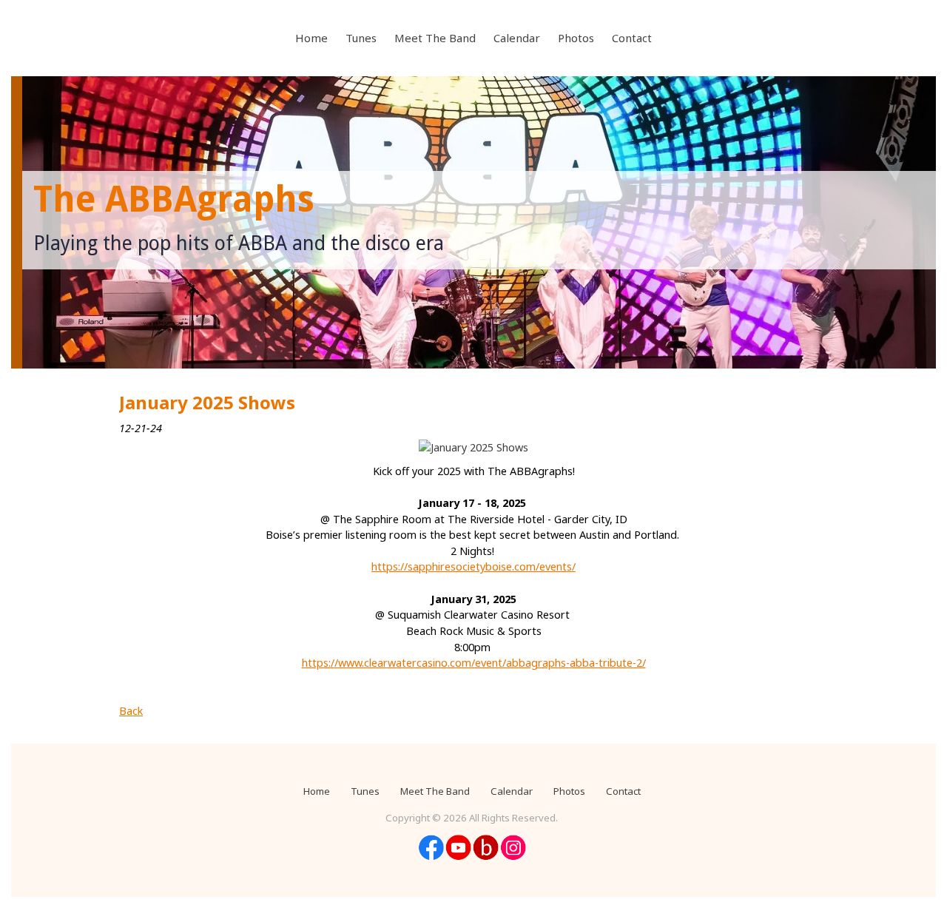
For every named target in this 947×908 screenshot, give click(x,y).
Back (131, 711)
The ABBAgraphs (173, 199)
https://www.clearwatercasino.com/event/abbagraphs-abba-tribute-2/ (474, 663)
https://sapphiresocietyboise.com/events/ (473, 566)
